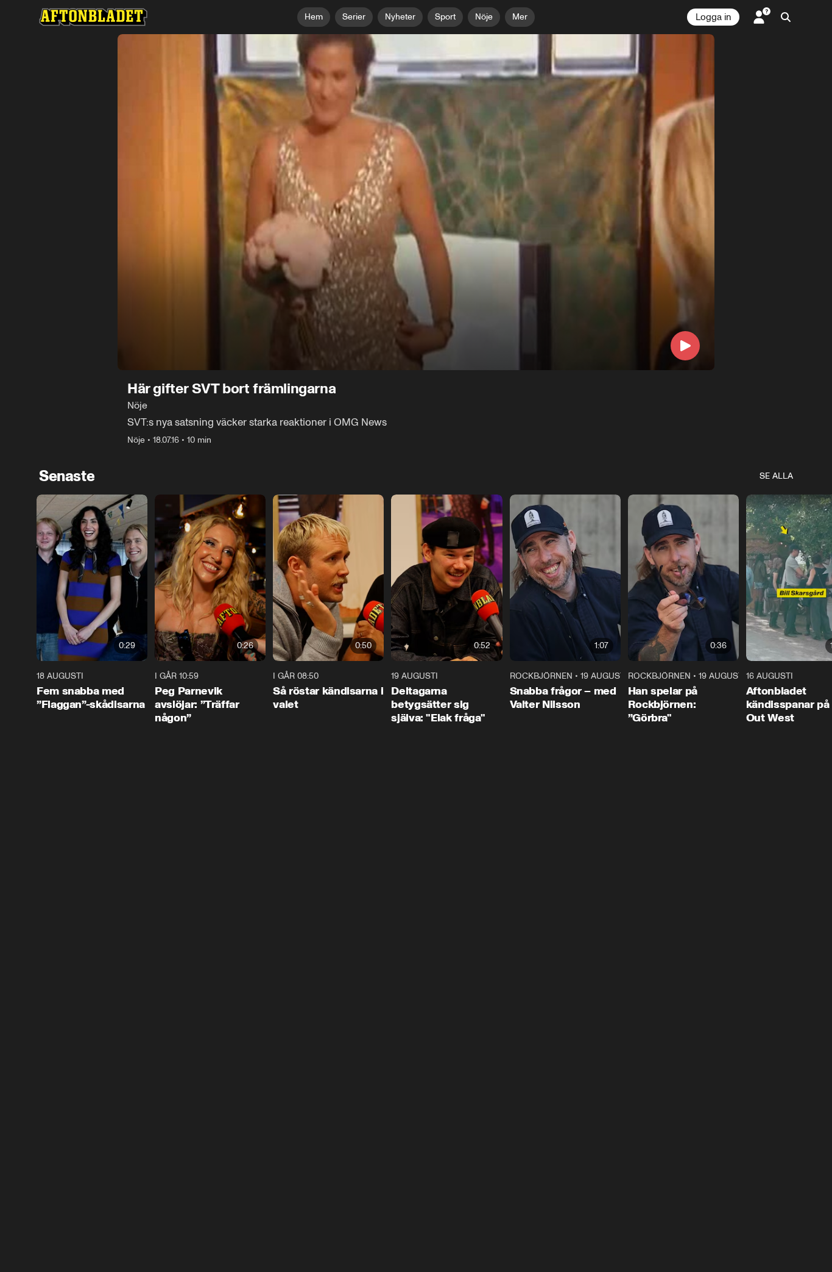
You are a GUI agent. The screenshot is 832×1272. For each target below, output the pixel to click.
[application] (416, 202)
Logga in (713, 17)
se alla (776, 476)
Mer (519, 17)
